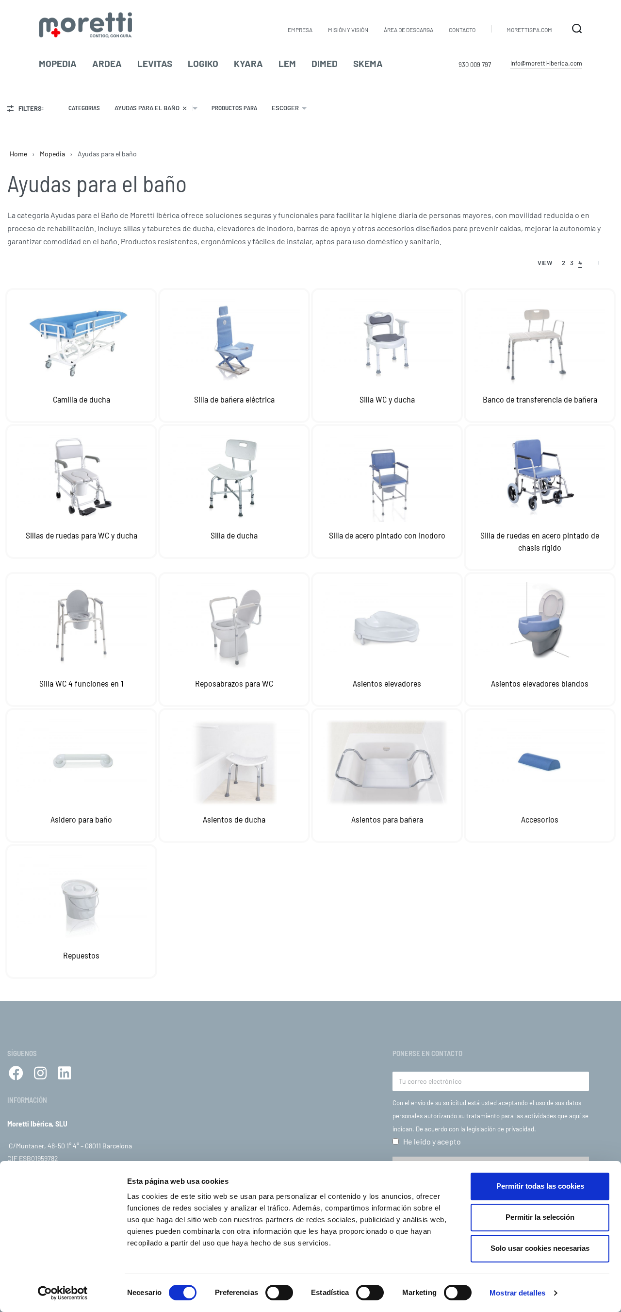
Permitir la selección (540, 1217)
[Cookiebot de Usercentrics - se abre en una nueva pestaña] (62, 1293)
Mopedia (52, 154)
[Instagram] (40, 1073)
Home (18, 154)
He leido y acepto (432, 1141)
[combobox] (155, 108)
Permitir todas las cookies (540, 1186)
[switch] (279, 1292)
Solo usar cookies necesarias (539, 1248)
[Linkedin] (64, 1073)
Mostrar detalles (517, 1293)
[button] (546, 63)
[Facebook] (16, 1073)
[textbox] (285, 108)
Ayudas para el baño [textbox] (150, 108)
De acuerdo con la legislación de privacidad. (476, 1129)
